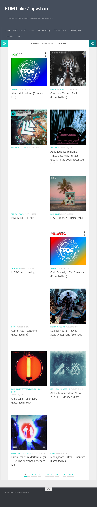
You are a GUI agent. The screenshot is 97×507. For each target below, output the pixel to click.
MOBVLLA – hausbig (22, 272)
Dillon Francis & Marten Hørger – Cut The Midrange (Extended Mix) (28, 461)
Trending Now (75, 30)
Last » (70, 474)
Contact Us (9, 37)
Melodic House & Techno (60, 389)
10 (47, 474)
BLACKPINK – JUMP (22, 217)
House (13, 327)
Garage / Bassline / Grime (32, 389)
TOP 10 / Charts (60, 30)
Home (7, 30)
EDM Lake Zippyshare (27, 8)
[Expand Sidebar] (4, 43)
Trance (14, 89)
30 (57, 474)
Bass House (55, 214)
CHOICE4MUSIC (19, 30)
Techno (62, 89)
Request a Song (44, 30)
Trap (21, 214)
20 (52, 474)
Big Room (54, 89)
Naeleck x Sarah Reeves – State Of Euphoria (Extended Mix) (66, 334)
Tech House (55, 148)
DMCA (19, 37)
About (31, 30)
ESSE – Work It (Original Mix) (66, 217)
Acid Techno (16, 453)
